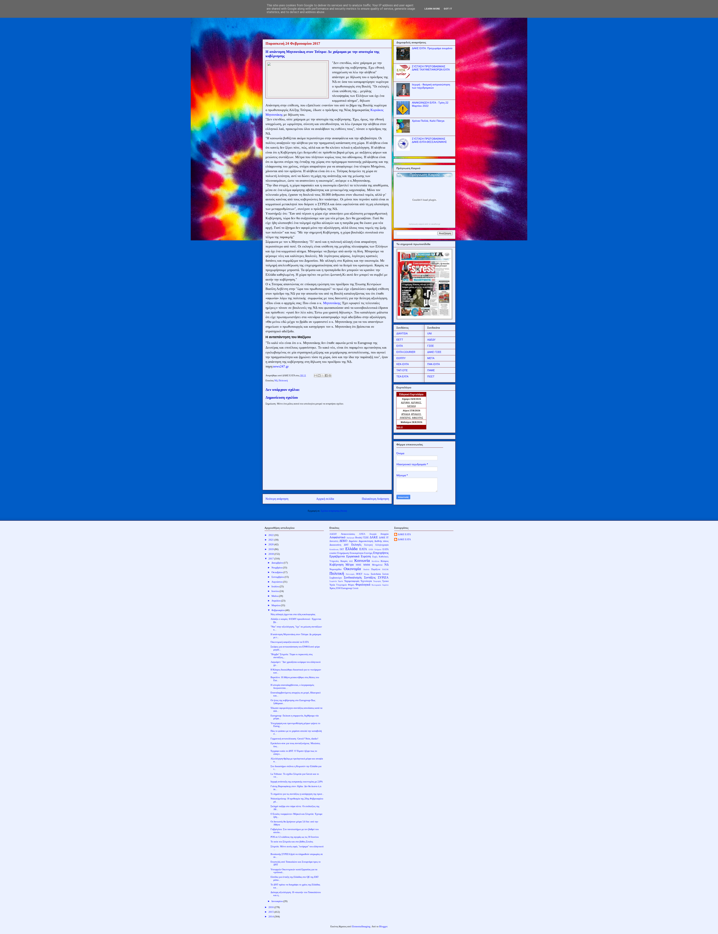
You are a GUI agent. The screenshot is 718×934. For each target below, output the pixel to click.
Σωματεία (333, 581)
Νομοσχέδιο (335, 569)
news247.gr (281, 366)
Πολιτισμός (350, 574)
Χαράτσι (385, 585)
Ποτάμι (366, 574)
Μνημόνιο (377, 564)
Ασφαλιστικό (337, 537)
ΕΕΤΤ (399, 339)
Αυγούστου (277, 581)
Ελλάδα (351, 549)
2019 (271, 549)
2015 (271, 911)
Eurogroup (346, 588)
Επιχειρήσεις (381, 552)
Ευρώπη (366, 556)
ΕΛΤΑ (399, 345)
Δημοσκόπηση (366, 541)
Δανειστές (333, 541)
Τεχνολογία (366, 581)
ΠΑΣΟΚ (385, 569)
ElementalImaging (361, 926)
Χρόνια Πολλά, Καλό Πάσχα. (428, 120)
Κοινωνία (362, 560)
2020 (271, 544)
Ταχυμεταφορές (351, 581)
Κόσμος (385, 561)
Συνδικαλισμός (353, 577)
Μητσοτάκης (331, 303)
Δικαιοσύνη (335, 544)
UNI (429, 333)
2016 (271, 907)
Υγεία (332, 584)
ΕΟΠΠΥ (401, 358)
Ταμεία (340, 581)
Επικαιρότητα (356, 553)
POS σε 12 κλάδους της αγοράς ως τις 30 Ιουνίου (295, 836)
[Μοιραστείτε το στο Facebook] (326, 375)
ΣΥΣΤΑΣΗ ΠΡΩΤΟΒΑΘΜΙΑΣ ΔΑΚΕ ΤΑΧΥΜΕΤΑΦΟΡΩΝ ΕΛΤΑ (431, 68)
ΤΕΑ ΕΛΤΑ (402, 376)
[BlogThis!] (319, 375)
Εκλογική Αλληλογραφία (376, 545)
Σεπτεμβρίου (278, 577)
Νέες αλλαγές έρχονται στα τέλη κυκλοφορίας (293, 614)
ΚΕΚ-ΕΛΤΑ (402, 364)
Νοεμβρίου (277, 567)
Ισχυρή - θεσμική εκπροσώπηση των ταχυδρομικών (431, 86)
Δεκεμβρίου (277, 562)
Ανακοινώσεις (348, 534)
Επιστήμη (368, 553)
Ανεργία (372, 534)
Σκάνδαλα (376, 574)
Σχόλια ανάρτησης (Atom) (334, 510)
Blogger (383, 926)
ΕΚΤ (342, 549)
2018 (271, 554)
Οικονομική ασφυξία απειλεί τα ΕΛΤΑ (290, 642)
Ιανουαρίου (277, 901)
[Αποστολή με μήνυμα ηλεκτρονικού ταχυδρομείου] (315, 375)
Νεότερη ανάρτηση (277, 498)
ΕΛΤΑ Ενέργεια (375, 549)
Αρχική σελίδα (325, 498)
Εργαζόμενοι (337, 556)
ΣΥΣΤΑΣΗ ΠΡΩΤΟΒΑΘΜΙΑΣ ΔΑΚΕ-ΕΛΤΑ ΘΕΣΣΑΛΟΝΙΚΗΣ (429, 140)
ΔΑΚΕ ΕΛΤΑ (404, 534)
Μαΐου (275, 596)
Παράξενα (375, 569)
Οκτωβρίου (277, 572)
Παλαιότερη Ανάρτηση (375, 498)
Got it (448, 8)
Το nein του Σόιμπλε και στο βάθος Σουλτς (292, 841)
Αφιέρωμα (350, 538)
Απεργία (384, 534)
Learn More (432, 8)
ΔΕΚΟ (343, 540)
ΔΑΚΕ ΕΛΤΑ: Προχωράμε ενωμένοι (432, 48)
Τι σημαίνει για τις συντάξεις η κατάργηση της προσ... (297, 794)
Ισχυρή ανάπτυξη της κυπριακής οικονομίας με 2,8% (297, 781)
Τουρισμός (377, 581)
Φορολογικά (362, 584)
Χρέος (332, 588)
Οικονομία (352, 569)
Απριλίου (276, 600)
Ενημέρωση (343, 553)
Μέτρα (350, 564)
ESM (338, 588)
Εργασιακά (352, 556)
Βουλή (358, 537)
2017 (271, 558)
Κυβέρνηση (336, 564)
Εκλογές (356, 544)
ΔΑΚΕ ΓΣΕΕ (434, 351)
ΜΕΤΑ (430, 358)
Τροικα (385, 581)
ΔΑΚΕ (374, 537)
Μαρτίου (276, 605)
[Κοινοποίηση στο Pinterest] (330, 375)
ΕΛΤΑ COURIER (405, 351)
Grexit (355, 588)
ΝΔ (275, 380)
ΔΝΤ (346, 544)
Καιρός (344, 561)
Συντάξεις (370, 577)
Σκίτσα (385, 574)
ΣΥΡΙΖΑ (383, 577)
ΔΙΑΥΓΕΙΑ (402, 333)
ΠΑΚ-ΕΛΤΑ (433, 364)
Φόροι (351, 584)
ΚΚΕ (351, 561)
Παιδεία (366, 569)
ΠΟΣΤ (431, 376)
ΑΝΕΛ (362, 534)
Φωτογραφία (376, 585)
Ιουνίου (275, 591)
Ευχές (375, 557)
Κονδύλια (375, 561)
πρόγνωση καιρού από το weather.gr (424, 224)
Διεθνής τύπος (381, 541)
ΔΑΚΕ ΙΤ (384, 537)
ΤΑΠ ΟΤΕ (402, 370)
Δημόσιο (353, 541)
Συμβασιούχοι (335, 578)
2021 (271, 539)
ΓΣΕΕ (430, 345)
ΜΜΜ (366, 564)
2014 (271, 916)
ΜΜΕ (358, 565)
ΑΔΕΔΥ (431, 339)
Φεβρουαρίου (278, 610)
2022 (271, 535)
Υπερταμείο (341, 585)
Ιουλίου (275, 586)
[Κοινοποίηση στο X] (323, 375)
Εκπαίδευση (333, 549)
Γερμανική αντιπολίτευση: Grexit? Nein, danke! (294, 738)
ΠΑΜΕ (431, 370)
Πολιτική (283, 380)
